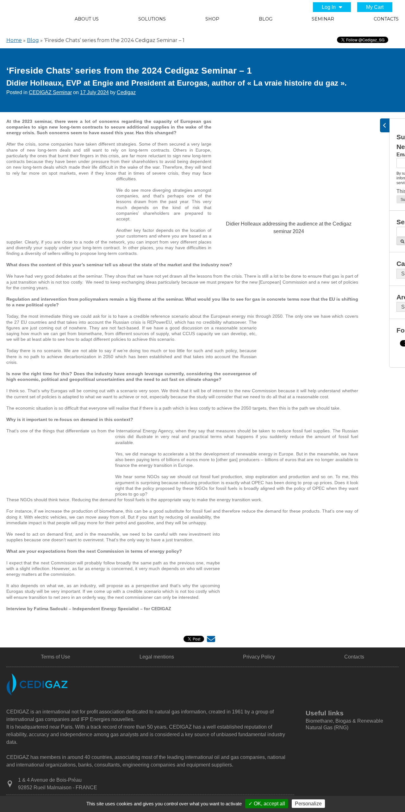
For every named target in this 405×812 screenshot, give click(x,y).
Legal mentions (157, 656)
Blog (265, 19)
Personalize (308, 803)
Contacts (386, 19)
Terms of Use (55, 656)
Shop (212, 19)
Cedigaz (126, 92)
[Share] (211, 640)
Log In (329, 7)
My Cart (374, 7)
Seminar (323, 19)
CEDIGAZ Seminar (50, 92)
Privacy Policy (259, 656)
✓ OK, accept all (266, 803)
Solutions (152, 19)
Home (14, 40)
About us (87, 19)
